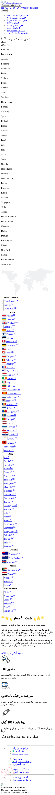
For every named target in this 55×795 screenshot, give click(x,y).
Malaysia (9, 487)
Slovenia (12, 427)
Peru (7, 607)
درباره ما (17, 759)
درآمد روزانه (8, 772)
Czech (10, 349)
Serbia (10, 408)
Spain (10, 330)
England (12, 323)
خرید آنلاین (6, 653)
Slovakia (11, 430)
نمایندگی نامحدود (20, 769)
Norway (11, 401)
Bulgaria (12, 356)
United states (11, 301)
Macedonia (14, 393)
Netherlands (13, 397)
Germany (12, 345)
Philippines (10, 483)
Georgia (9, 472)
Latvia (11, 423)
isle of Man (10, 446)
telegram (34, 8)
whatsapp (25, 8)
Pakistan (9, 546)
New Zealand (16, 558)
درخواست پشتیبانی (21, 761)
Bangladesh (10, 498)
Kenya (8, 585)
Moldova (13, 412)
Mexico (9, 603)
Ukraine (11, 319)
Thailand (9, 480)
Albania (12, 443)
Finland (11, 334)
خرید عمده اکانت (20, 772)
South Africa (14, 570)
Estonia (11, 338)
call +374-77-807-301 (11, 8)
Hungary (12, 375)
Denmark (11, 341)
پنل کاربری (18, 751)
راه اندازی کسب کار (22, 780)
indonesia (9, 491)
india (7, 513)
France (10, 367)
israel (7, 542)
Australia (14, 554)
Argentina (10, 596)
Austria (11, 364)
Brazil (8, 600)
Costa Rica (10, 308)
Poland (11, 316)
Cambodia (10, 494)
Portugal (11, 419)
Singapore (10, 528)
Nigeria (8, 578)
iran (6, 457)
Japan (7, 516)
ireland (11, 378)
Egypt (11, 574)
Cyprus (12, 439)
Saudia (8, 468)
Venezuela (10, 611)
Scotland (9, 327)
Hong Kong (10, 531)
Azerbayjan (10, 505)
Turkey (8, 502)
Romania (11, 404)
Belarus (9, 450)
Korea (8, 520)
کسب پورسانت (20, 777)
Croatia (13, 434)
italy (9, 382)
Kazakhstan (10, 524)
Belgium (11, 360)
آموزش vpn (18, 764)
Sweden (11, 415)
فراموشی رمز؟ (20, 748)
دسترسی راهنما (20, 753)
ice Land (12, 562)
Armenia (9, 476)
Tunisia (8, 581)
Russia (8, 461)
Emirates (9, 465)
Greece (11, 371)
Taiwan (9, 539)
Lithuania (12, 386)
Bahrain (9, 535)
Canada (9, 305)
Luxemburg (13, 389)
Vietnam (9, 509)
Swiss (9, 352)
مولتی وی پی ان (14, 2)
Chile (7, 592)
